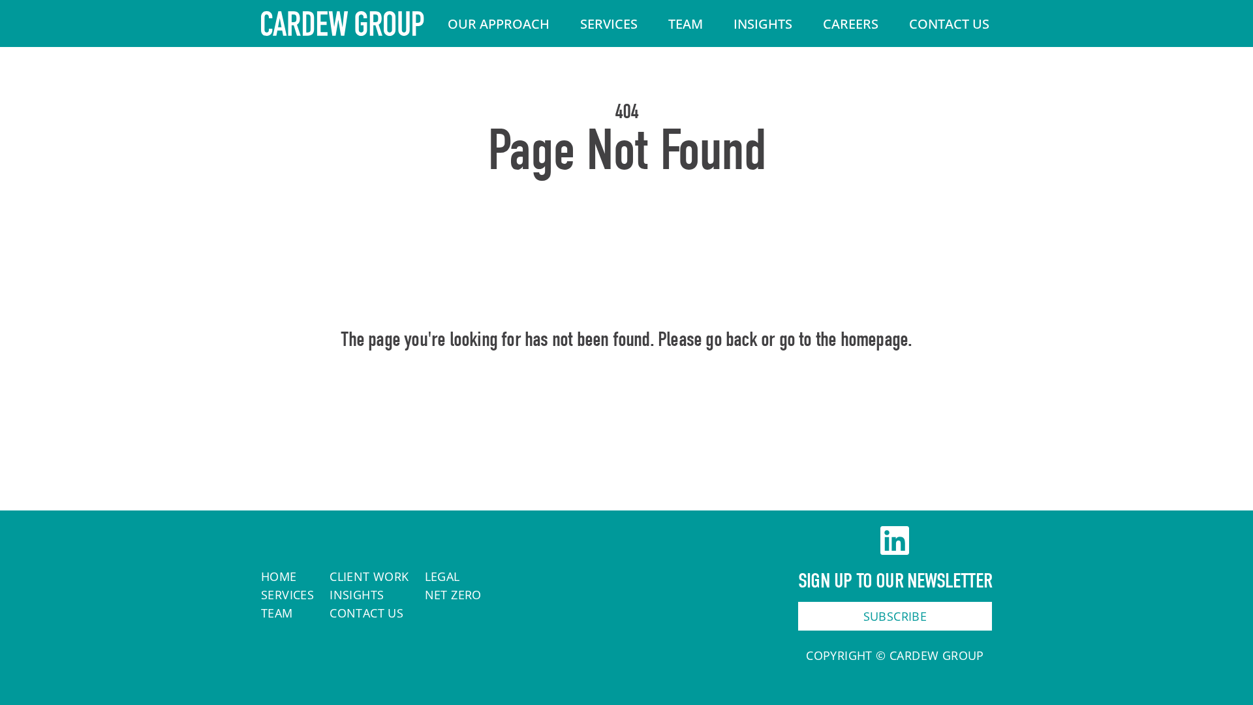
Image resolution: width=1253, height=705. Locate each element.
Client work (369, 576)
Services (609, 24)
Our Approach (498, 24)
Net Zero (453, 595)
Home (627, 395)
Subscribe (895, 616)
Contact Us (949, 24)
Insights (763, 24)
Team (685, 24)
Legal (442, 576)
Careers (850, 24)
